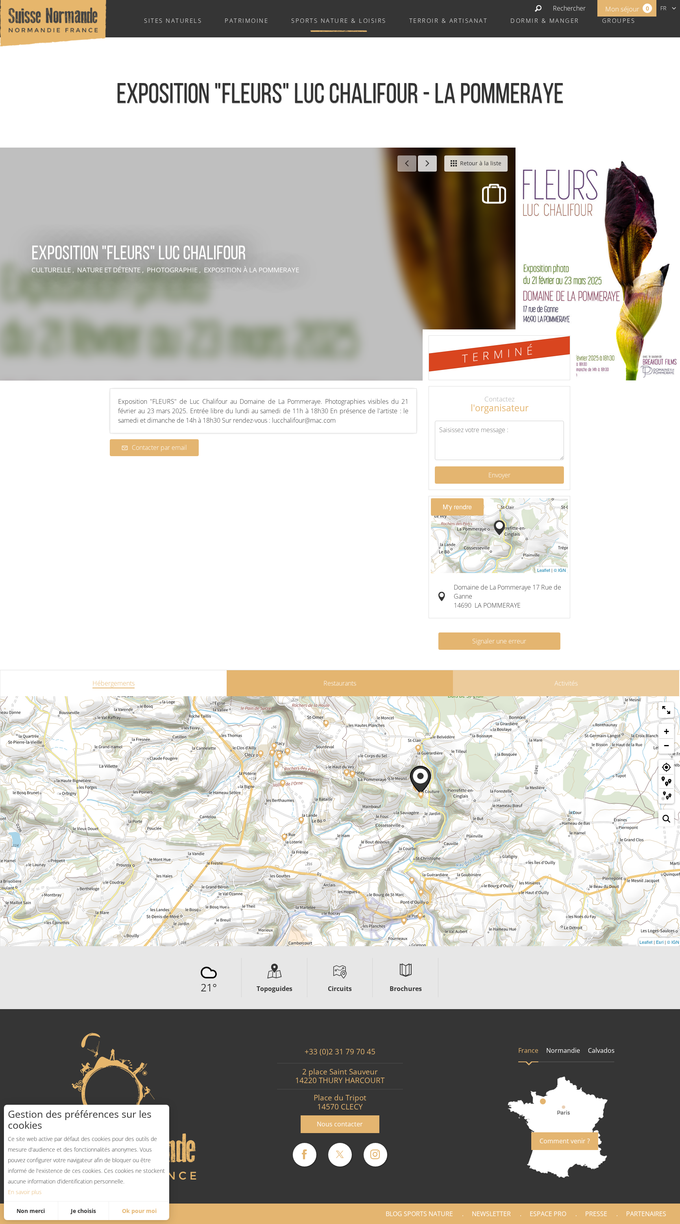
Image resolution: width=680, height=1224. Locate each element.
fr (663, 8)
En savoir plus (25, 1192)
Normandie (563, 1050)
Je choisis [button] (83, 1211)
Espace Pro (548, 1213)
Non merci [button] (31, 1211)
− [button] (666, 746)
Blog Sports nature (419, 1213)
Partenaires (646, 1213)
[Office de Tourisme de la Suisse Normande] (53, 22)
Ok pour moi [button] (139, 1211)
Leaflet (543, 570)
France (528, 1050)
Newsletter (491, 1213)
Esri (659, 942)
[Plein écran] (666, 710)
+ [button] (666, 731)
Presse (596, 1213)
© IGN (560, 570)
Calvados (601, 1050)
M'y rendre (457, 506)
